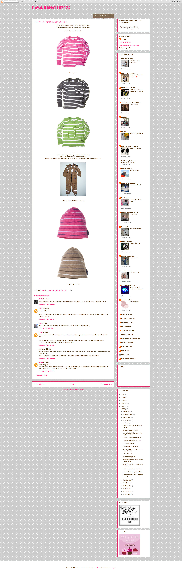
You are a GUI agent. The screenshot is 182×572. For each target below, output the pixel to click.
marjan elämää (126, 271)
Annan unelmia (126, 300)
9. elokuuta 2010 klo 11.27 (47, 371)
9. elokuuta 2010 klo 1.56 (46, 319)
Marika (41, 299)
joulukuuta (126, 411)
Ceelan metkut (126, 168)
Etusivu (73, 384)
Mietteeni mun (126, 198)
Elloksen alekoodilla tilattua (132, 437)
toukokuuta (127, 486)
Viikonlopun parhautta (136, 133)
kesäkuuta (126, 483)
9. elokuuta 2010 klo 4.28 (46, 345)
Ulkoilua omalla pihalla (130, 446)
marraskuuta (127, 414)
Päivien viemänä (127, 342)
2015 (123, 394)
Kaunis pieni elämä (128, 73)
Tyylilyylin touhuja (128, 330)
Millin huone (133, 214)
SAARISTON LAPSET (128, 183)
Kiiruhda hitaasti (127, 334)
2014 (123, 397)
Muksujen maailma (128, 318)
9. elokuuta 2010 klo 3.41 (46, 328)
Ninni (40, 323)
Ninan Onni (125, 355)
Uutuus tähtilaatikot (135, 228)
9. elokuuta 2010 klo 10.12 (47, 358)
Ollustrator (97, 568)
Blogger (113, 568)
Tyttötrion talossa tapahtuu (131, 102)
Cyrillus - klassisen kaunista (132, 469)
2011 (123, 406)
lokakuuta (126, 417)
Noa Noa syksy (134, 301)
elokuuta (126, 423)
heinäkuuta (127, 480)
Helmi (40, 308)
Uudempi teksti (39, 384)
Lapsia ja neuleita (127, 256)
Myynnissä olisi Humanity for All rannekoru (132, 434)
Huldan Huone (126, 241)
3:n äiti (41, 332)
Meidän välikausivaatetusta (132, 440)
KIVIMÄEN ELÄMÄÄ (128, 88)
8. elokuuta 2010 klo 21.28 (47, 304)
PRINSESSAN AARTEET (129, 212)
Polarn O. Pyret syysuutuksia (132, 472)
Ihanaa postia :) (134, 258)
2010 (123, 409)
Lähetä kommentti (41, 375)
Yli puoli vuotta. (134, 170)
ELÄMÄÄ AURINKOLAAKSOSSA (51, 7)
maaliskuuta (127, 491)
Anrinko (124, 117)
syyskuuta (126, 420)
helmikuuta (127, 494)
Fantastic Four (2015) (127, 162)
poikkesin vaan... (134, 272)
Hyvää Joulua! (133, 104)
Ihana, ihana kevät (135, 185)
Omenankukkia (126, 347)
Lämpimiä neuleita (135, 148)
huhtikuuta (127, 488)
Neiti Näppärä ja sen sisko (130, 338)
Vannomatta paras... (129, 457)
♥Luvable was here (128, 285)
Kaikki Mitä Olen (127, 58)
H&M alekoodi (127, 454)
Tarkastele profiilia (125, 48)
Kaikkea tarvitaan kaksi (130, 430)
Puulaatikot (125, 227)
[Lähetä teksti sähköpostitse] (71, 290)
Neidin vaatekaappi (128, 359)
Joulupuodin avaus (135, 243)
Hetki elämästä (126, 314)
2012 (123, 403)
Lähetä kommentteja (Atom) (75, 389)
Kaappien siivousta (129, 443)
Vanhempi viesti (106, 384)
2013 (123, 400)
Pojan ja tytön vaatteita (129, 146)
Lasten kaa (125, 351)
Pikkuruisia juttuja (127, 322)
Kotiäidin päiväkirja (128, 161)
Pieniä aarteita (126, 326)
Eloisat (123, 131)
